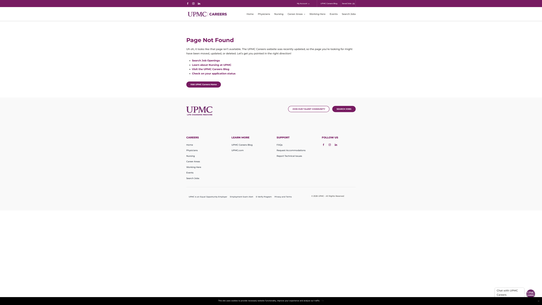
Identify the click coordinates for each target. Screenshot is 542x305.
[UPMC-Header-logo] (207, 14)
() (353, 4)
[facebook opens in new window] (188, 3)
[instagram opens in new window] (193, 3)
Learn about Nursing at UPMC (211, 65)
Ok (323, 300)
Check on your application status (214, 73)
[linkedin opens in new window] (199, 3)
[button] (530, 293)
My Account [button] (302, 3)
